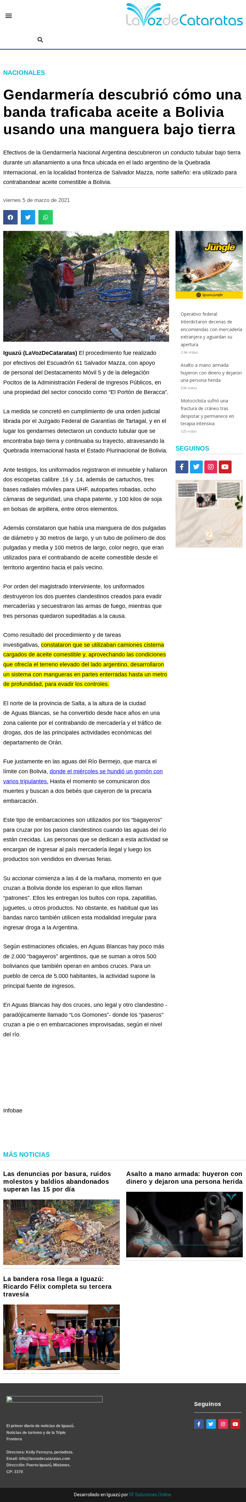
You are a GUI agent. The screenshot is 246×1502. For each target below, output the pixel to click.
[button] (8, 15)
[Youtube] (225, 467)
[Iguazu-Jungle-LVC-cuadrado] (209, 297)
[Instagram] (210, 467)
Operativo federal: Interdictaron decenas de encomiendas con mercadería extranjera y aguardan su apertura (211, 329)
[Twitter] (196, 467)
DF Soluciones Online (150, 1494)
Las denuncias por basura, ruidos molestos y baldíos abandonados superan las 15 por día (57, 1181)
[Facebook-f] (182, 467)
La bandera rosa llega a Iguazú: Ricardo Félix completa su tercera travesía (57, 1286)
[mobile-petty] (209, 546)
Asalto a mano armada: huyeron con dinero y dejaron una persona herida (211, 372)
